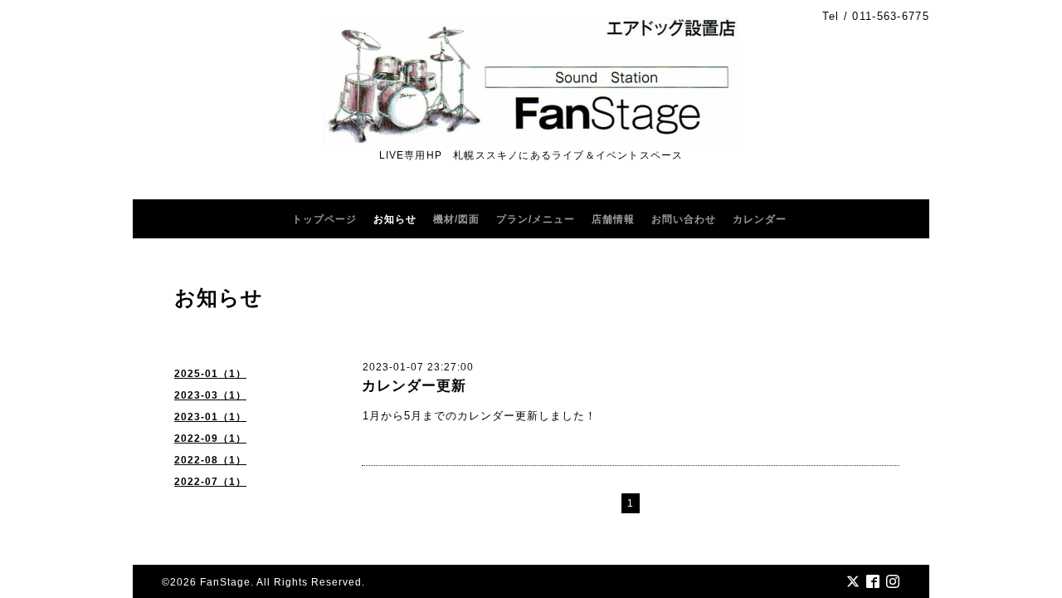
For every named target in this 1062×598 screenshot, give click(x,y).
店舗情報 (613, 219)
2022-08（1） (210, 460)
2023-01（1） (210, 417)
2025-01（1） (210, 374)
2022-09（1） (210, 438)
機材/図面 (456, 219)
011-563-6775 (890, 16)
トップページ (324, 219)
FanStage (225, 582)
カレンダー (760, 219)
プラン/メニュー (535, 219)
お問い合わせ (683, 219)
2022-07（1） (210, 482)
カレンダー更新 (414, 386)
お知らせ (395, 219)
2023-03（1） (210, 395)
